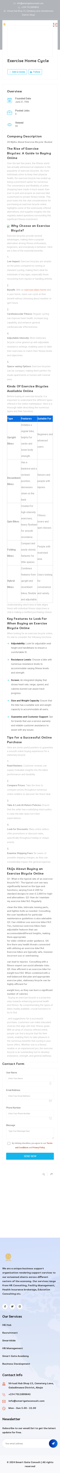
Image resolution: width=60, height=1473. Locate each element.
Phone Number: (13, 1107)
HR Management (12, 1348)
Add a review (18, 72)
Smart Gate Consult (28, 1462)
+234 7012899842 (30, 7)
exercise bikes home (35, 289)
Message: (11, 1125)
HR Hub (6, 1324)
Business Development (16, 1363)
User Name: (11, 1072)
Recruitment (10, 1332)
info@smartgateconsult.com (30, 3)
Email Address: (13, 1090)
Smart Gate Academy (15, 1355)
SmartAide (9, 1340)
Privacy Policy (38, 1148)
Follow (36, 72)
